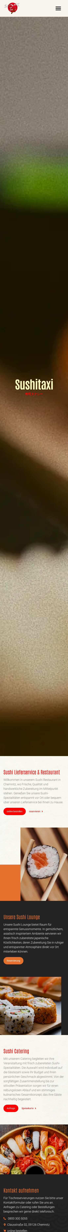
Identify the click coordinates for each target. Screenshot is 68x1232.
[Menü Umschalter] (58, 8)
